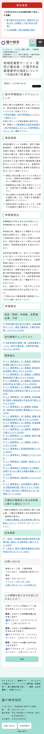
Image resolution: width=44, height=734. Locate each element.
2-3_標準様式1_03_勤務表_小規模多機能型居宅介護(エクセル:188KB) (21, 376)
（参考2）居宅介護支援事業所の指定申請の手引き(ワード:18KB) (21, 550)
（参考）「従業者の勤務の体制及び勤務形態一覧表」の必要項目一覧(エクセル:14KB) (21, 541)
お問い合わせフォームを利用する (20, 585)
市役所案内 (25, 725)
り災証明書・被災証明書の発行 (20, 29)
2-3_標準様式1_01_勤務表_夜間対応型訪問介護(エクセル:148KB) (21, 363)
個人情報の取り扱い (16, 686)
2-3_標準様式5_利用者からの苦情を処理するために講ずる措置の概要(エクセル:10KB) (22, 471)
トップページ (7, 49)
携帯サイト (22, 680)
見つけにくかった (28, 652)
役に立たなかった (22, 623)
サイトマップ (7, 680)
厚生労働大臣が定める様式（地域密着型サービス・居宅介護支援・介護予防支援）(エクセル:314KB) (22, 327)
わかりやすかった (16, 634)
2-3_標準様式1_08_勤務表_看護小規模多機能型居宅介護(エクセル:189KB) (21, 418)
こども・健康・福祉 (22, 49)
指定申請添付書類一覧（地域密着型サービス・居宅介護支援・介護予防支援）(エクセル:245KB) (22, 345)
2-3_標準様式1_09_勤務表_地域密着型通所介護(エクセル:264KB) (21, 424)
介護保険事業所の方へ (11, 52)
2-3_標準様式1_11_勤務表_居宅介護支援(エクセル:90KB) (21, 437)
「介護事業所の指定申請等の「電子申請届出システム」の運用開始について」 (21, 127)
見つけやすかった (16, 648)
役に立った (13, 620)
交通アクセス (15, 689)
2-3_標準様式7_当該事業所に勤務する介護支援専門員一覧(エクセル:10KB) (21, 486)
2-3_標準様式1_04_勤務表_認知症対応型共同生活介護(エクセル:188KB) (21, 382)
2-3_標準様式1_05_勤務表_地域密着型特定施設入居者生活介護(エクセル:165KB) (21, 390)
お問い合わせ (9, 725)
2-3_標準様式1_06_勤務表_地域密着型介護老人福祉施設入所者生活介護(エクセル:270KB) (22, 400)
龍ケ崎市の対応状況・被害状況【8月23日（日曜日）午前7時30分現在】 (22, 23)
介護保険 (35, 49)
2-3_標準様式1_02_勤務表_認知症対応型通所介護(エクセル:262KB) (21, 369)
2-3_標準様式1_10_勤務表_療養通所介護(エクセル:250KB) (21, 431)
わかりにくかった (28, 637)
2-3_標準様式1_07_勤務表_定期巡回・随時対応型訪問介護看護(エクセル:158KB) (22, 409)
